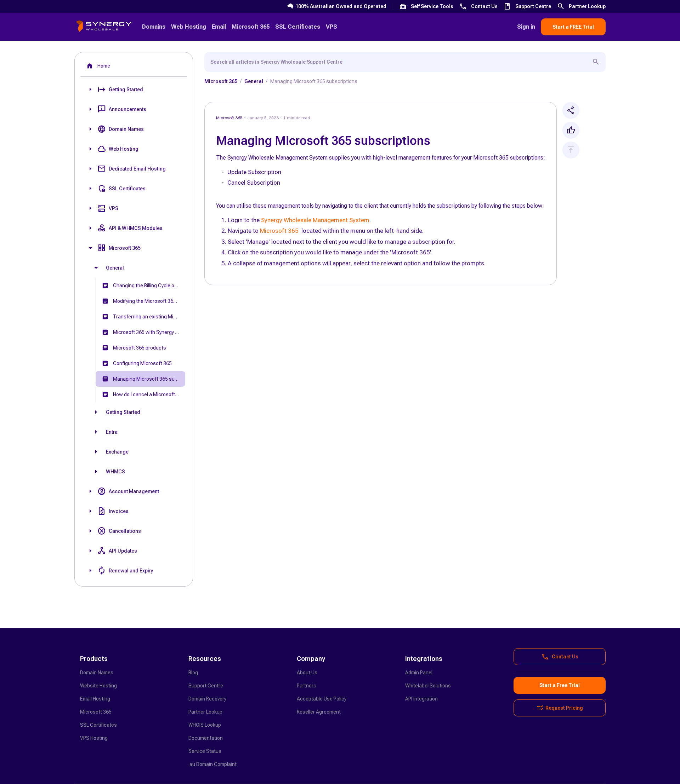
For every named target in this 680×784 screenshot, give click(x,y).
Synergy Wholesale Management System (315, 220)
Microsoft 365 (279, 230)
